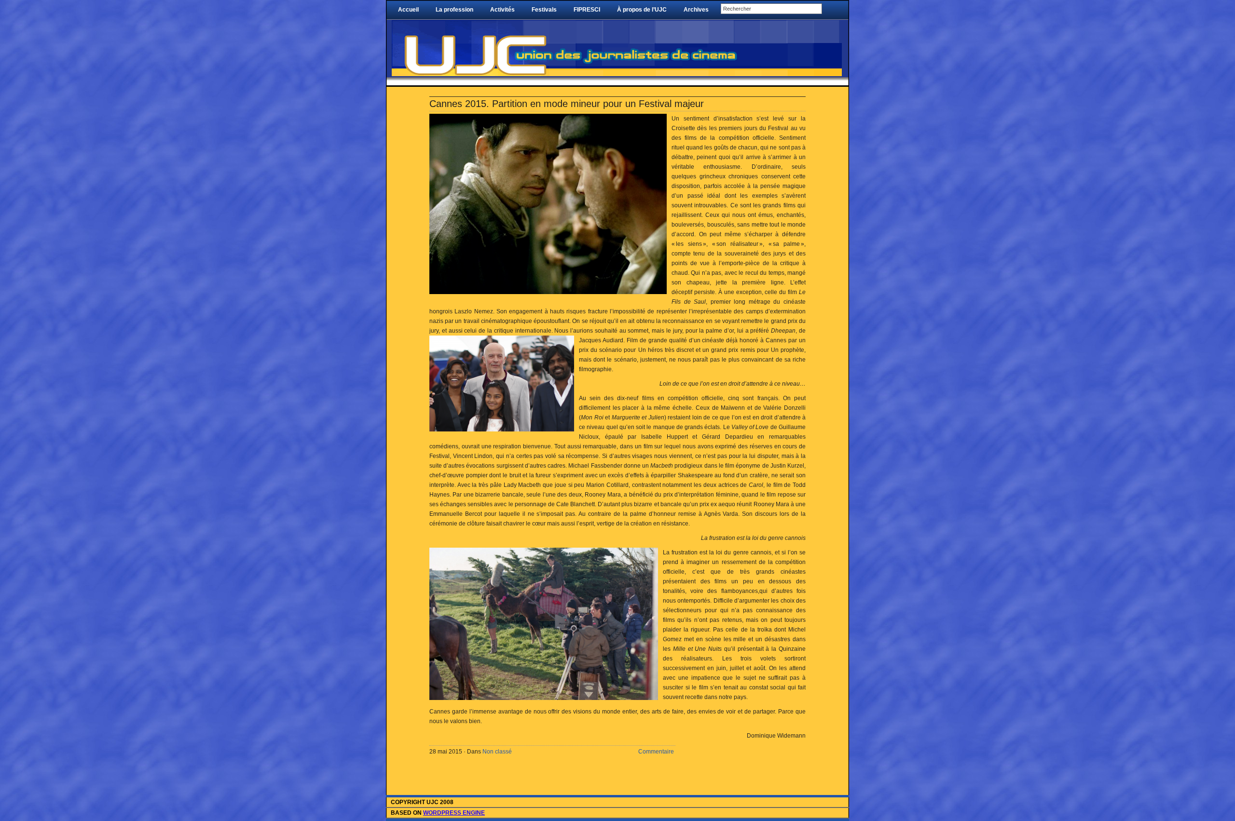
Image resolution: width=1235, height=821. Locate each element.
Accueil (408, 9)
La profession (454, 9)
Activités (502, 9)
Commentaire (656, 751)
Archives (696, 9)
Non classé (497, 751)
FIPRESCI (587, 9)
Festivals (544, 9)
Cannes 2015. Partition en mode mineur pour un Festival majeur (568, 103)
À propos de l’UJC (642, 9)
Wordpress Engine (454, 812)
